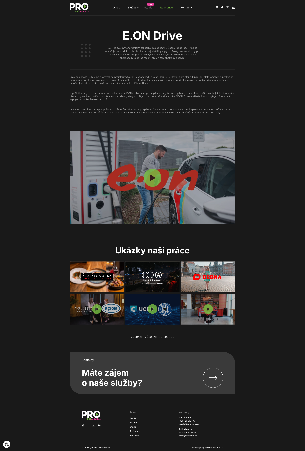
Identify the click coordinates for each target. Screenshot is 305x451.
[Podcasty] (97, 309)
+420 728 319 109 (186, 421)
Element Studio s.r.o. (214, 447)
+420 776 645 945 (187, 432)
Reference (166, 7)
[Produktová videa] (152, 309)
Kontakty (186, 7)
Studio (148, 7)
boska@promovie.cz (187, 435)
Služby (132, 7)
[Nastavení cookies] (6, 444)
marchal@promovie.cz (188, 424)
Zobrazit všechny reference (152, 337)
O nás (116, 7)
